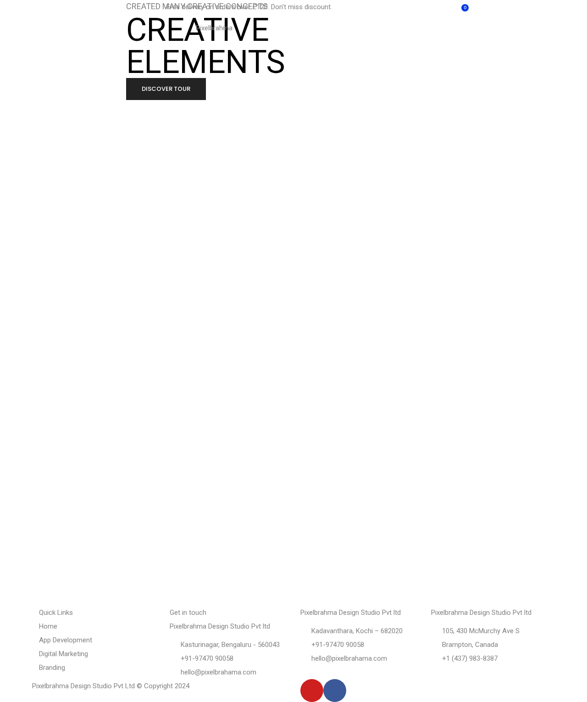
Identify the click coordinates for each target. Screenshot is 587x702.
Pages (64, 39)
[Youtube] (311, 690)
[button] (166, 89)
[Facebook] (334, 690)
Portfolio (114, 39)
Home (18, 39)
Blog (463, 39)
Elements (414, 39)
